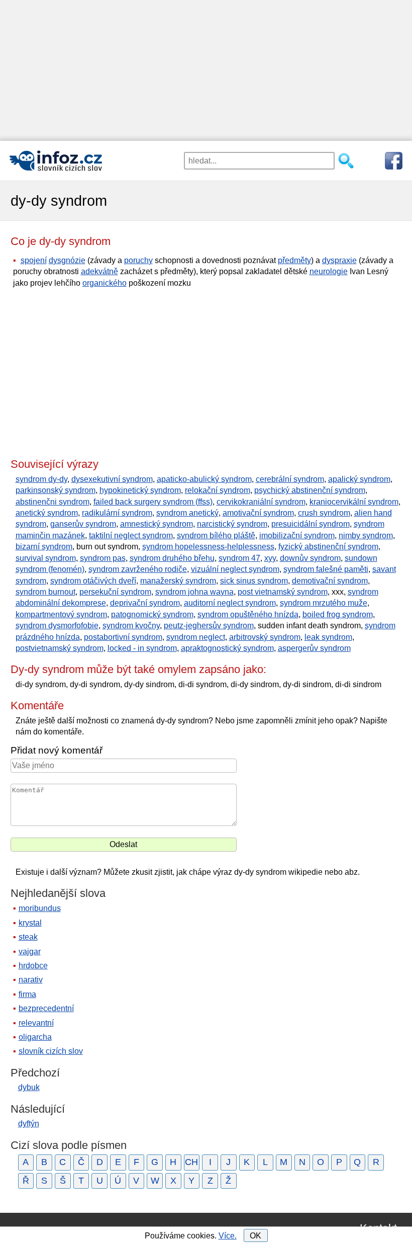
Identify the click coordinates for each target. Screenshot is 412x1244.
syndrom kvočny (131, 625)
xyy (270, 558)
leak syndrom (328, 637)
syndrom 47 (239, 558)
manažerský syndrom (178, 580)
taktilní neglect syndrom (131, 535)
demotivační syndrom (330, 580)
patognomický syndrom (152, 614)
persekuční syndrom (115, 592)
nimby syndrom (366, 535)
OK (255, 1235)
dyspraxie (339, 260)
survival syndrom (46, 558)
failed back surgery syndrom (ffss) (153, 501)
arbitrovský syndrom (264, 637)
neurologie (329, 271)
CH (191, 1162)
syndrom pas (103, 558)
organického (104, 283)
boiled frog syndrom (337, 614)
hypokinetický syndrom (140, 490)
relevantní (36, 1023)
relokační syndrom (217, 490)
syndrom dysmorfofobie (57, 625)
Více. (228, 1235)
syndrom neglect (195, 637)
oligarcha (35, 1037)
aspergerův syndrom (314, 648)
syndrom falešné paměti (325, 569)
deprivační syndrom (145, 603)
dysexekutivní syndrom (112, 479)
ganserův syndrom (83, 524)
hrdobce (33, 965)
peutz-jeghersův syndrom (209, 625)
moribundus (40, 908)
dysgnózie (67, 260)
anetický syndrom (47, 513)
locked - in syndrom (142, 648)
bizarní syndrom (44, 546)
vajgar (30, 951)
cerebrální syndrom (290, 479)
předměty (294, 260)
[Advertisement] (206, 70)
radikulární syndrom (117, 513)
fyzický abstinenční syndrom (328, 546)
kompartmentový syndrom (61, 614)
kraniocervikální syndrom (354, 501)
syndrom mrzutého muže (323, 603)
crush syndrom (324, 513)
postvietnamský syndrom (60, 648)
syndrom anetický (187, 513)
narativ (31, 979)
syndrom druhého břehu (172, 558)
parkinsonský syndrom (55, 490)
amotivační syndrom (258, 513)
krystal (30, 923)
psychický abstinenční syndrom (309, 490)
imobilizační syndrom (297, 535)
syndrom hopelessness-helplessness (208, 546)
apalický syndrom (359, 479)
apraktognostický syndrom (227, 648)
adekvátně (99, 271)
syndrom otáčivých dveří (93, 580)
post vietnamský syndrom (283, 592)
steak (28, 937)
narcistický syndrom (232, 524)
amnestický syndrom (156, 524)
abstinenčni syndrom (52, 501)
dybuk (29, 1087)
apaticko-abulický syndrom (204, 479)
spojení (34, 260)
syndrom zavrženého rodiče (137, 569)
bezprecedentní (46, 1008)
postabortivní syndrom (123, 637)
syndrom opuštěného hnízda (247, 614)
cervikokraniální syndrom (261, 501)
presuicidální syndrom (310, 524)
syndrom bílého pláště (216, 535)
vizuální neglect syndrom (235, 569)
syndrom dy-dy (41, 479)
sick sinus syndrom (254, 580)
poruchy (138, 260)
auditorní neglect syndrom (230, 603)
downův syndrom (310, 558)
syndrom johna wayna (194, 592)
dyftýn (28, 1123)
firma (27, 994)
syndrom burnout (45, 592)
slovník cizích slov (51, 1051)
